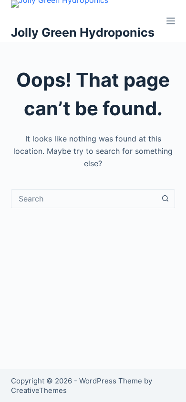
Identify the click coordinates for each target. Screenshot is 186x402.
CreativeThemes (39, 390)
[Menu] (170, 21)
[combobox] (83, 198)
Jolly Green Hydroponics (83, 32)
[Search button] (165, 199)
